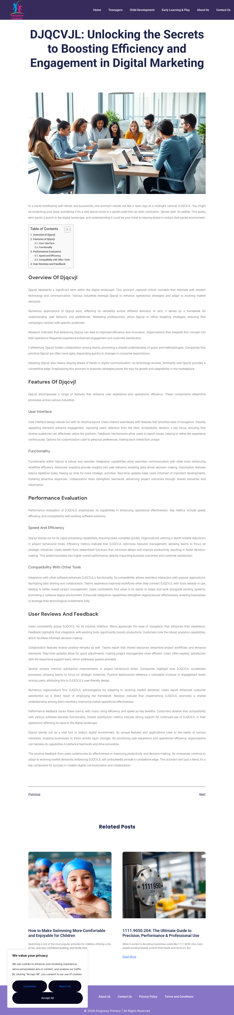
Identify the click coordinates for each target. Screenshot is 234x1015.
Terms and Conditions (179, 996)
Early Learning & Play (176, 10)
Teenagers (115, 10)
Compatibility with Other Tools (54, 259)
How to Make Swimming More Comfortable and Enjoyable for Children (66, 933)
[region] (47, 979)
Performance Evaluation (47, 251)
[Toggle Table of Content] (66, 229)
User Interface (46, 243)
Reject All (64, 986)
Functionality (45, 247)
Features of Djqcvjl (44, 239)
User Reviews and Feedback (49, 264)
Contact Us (223, 10)
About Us (203, 10)
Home (97, 10)
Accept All (47, 997)
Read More (129, 956)
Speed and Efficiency (50, 255)
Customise (29, 986)
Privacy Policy (148, 996)
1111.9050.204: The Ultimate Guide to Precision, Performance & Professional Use (160, 933)
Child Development (142, 10)
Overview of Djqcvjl (44, 234)
